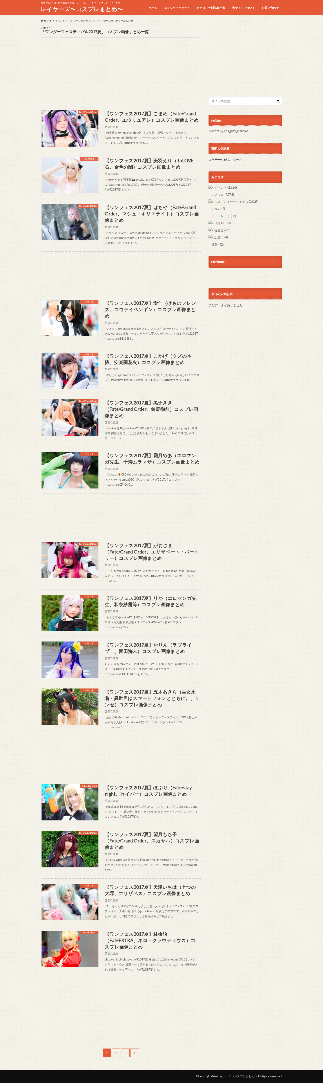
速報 (218, 244)
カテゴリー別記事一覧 (211, 7)
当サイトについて (243, 7)
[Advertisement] (121, 74)
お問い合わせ (270, 7)
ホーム (153, 7)
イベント (225, 187)
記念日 (221, 237)
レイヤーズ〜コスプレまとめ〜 (82, 9)
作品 (222, 223)
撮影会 (222, 230)
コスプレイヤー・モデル (236, 202)
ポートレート (224, 216)
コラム (218, 209)
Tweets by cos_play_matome (229, 131)
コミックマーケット (177, 7)
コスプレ (223, 194)
